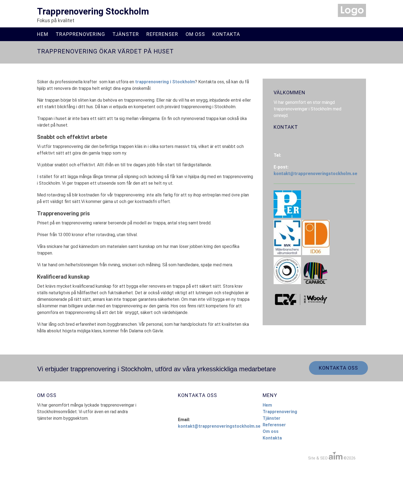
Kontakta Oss (338, 368)
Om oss (195, 34)
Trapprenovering (80, 34)
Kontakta (226, 34)
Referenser (162, 34)
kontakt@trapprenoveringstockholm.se (315, 173)
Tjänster (125, 34)
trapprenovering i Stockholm (165, 81)
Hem (42, 34)
